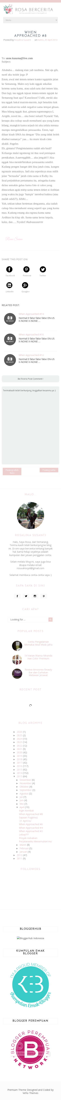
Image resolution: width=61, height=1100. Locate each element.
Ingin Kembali (26, 810)
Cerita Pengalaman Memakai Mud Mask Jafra (38, 643)
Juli (21, 796)
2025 (20, 735)
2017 (20, 762)
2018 (20, 759)
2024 (20, 738)
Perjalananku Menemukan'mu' (35, 841)
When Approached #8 (31, 814)
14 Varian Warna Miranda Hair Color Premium (38, 657)
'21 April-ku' (25, 820)
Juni (22, 800)
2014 (20, 773)
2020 (20, 752)
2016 (20, 766)
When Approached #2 (31, 831)
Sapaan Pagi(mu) (28, 817)
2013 (20, 776)
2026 (20, 731)
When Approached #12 (31, 355)
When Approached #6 (31, 824)
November (26, 783)
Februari (24, 848)
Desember (26, 779)
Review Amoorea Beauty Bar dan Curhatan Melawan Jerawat (38, 672)
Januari (24, 851)
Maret (23, 844)
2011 (20, 858)
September (26, 790)
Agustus (24, 793)
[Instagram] (35, 596)
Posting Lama (49, 470)
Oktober (24, 786)
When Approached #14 (31, 314)
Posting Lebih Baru (12, 471)
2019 (20, 756)
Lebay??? (24, 834)
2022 (20, 745)
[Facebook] (17, 596)
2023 (20, 742)
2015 (20, 769)
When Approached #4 (31, 827)
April (22, 807)
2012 (20, 855)
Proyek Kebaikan (28, 838)
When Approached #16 (31, 334)
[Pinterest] (43, 596)
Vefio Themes (30, 1093)
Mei (22, 803)
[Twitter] (26, 596)
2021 (20, 749)
